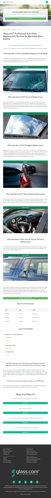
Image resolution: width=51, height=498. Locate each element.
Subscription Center (31, 457)
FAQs (8, 449)
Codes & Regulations (32, 452)
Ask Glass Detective (31, 454)
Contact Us (6, 454)
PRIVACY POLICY (23, 494)
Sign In (5, 459)
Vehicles (8, 29)
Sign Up (5, 457)
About (4, 449)
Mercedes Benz (14, 29)
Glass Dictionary (31, 451)
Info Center (29, 449)
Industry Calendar (31, 462)
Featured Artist (7, 462)
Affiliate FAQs (6, 460)
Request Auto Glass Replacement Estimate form (27, 371)
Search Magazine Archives (33, 459)
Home (4, 29)
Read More (25, 403)
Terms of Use (6, 452)
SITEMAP (29, 494)
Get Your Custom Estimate (25, 18)
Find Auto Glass (7, 451)
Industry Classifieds (32, 460)
